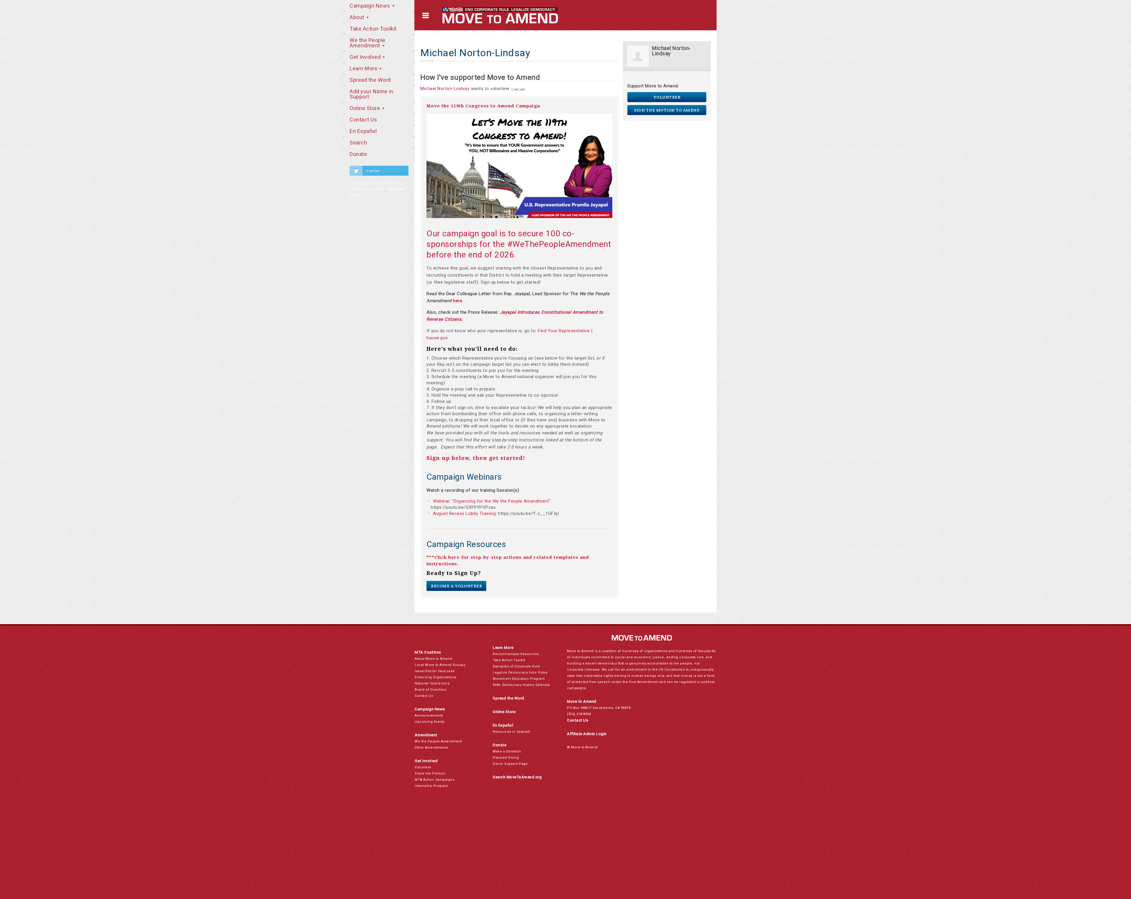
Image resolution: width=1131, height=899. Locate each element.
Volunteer (667, 97)
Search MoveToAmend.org (517, 777)
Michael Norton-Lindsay (444, 88)
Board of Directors (430, 690)
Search (358, 142)
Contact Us (363, 120)
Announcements (429, 715)
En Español (363, 131)
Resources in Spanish (511, 732)
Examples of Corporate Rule (516, 666)
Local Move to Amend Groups (440, 665)
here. (458, 300)
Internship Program (431, 786)
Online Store (365, 108)
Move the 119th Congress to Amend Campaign (483, 106)
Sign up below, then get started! (475, 458)
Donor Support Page (510, 764)
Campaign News (370, 6)
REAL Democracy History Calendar (521, 685)
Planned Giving (506, 758)
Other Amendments (431, 748)
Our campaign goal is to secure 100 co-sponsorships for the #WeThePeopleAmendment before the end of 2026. (518, 244)
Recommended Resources (516, 654)
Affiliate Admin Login (587, 734)
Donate (358, 154)
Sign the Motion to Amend (667, 110)
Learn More (364, 68)
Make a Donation (507, 751)
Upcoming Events (430, 722)
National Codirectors (432, 683)
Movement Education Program (519, 679)
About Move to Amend (433, 659)
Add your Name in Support (371, 94)
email (385, 182)
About (358, 17)
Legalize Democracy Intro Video (520, 672)
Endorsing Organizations (436, 677)
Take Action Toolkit (373, 29)
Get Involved (366, 57)
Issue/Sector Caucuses (435, 671)
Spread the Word (370, 80)
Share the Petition (430, 773)
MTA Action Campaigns (434, 780)
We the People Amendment (368, 43)
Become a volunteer (456, 586)
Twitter (373, 170)
